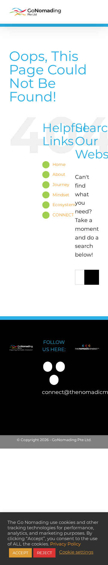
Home (58, 164)
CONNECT (63, 215)
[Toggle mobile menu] (95, 12)
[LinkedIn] (60, 367)
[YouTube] (54, 380)
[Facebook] (47, 367)
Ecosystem (64, 204)
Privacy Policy (65, 544)
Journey (60, 184)
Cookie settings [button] (76, 552)
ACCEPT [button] (20, 552)
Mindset (60, 194)
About (58, 174)
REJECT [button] (44, 552)
